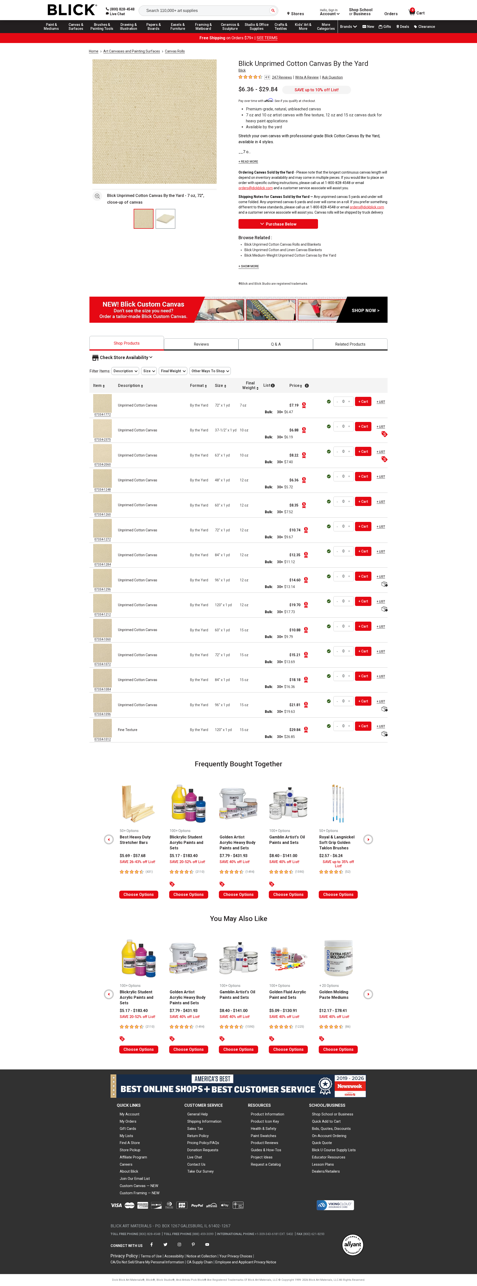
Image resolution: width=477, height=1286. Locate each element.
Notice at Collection (202, 1256)
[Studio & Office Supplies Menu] (256, 32)
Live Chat (194, 1157)
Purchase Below (281, 224)
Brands (346, 27)
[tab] (126, 343)
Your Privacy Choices (235, 1256)
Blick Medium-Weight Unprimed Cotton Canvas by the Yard (290, 255)
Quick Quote (322, 1143)
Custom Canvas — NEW (139, 1186)
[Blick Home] (72, 10)
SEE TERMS (267, 38)
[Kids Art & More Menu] (305, 32)
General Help (197, 1114)
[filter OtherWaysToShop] (210, 371)
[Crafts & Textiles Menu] (283, 32)
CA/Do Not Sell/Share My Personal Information (147, 1262)
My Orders (128, 1121)
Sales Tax (195, 1128)
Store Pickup (130, 1150)
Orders (391, 14)
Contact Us (196, 1164)
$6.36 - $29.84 (258, 89)
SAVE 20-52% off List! (187, 862)
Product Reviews (264, 1143)
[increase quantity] (349, 401)
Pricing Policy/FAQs (203, 1143)
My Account (129, 1114)
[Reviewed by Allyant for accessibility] (353, 1245)
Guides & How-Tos (266, 1150)
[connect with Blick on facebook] (152, 1247)
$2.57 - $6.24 (331, 855)
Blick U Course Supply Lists (334, 1150)
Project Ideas (262, 1157)
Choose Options (138, 894)
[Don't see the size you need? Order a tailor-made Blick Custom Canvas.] (238, 321)
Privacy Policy (124, 1255)
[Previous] (109, 839)
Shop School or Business (332, 1114)
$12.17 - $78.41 (333, 1010)
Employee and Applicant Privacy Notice (245, 1262)
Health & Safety (263, 1128)
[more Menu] (325, 32)
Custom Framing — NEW (139, 1193)
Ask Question (332, 77)
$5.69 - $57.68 (132, 855)
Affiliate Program (133, 1157)
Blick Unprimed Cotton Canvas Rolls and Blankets (282, 244)
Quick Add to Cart (326, 1121)
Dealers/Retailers (326, 1171)
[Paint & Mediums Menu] (53, 32)
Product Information (267, 1114)
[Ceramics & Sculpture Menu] (230, 32)
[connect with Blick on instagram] (179, 1247)
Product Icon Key (265, 1121)
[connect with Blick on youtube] (207, 1247)
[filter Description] (125, 371)
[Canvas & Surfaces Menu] (76, 32)
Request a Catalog (266, 1164)
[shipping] (384, 584)
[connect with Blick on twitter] (165, 1247)
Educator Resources (328, 1157)
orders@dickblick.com (255, 188)
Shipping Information (204, 1121)
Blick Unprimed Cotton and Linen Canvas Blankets (283, 250)
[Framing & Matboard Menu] (203, 32)
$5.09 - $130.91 (283, 1010)
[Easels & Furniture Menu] (178, 32)
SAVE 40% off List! (235, 862)
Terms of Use (151, 1256)
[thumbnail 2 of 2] (165, 219)
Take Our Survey (200, 1171)
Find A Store (130, 1143)
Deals (404, 27)
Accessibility (174, 1256)
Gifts (387, 27)
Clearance (426, 27)
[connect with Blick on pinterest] (193, 1247)
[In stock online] (329, 401)
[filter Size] (149, 371)
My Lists (126, 1136)
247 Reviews (282, 77)
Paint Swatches (263, 1136)
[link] (115, 14)
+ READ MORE (248, 161)
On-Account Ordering (329, 1136)
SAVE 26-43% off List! (137, 862)
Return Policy (198, 1136)
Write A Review (307, 77)
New (370, 27)
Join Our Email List (135, 1178)
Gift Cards (128, 1128)
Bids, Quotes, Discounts (331, 1128)
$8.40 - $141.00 (283, 855)
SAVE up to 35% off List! (338, 864)
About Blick (129, 1171)
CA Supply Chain (200, 1262)
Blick (242, 70)
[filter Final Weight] (173, 371)
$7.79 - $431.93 (233, 855)
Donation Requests (202, 1150)
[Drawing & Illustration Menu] (128, 32)
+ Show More (248, 266)
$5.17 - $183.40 (184, 855)
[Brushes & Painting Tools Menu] (102, 32)
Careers (126, 1164)
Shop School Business (360, 12)
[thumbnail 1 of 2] (144, 219)
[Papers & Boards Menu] (155, 32)
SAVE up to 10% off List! (317, 90)
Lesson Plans (323, 1164)
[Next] (368, 839)
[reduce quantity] (338, 401)
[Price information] (304, 405)
